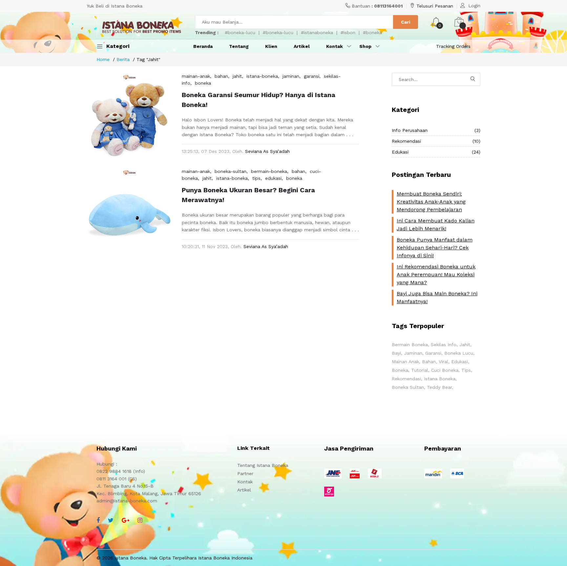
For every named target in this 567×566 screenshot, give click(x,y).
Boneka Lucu (458, 353)
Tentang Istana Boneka (262, 465)
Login (474, 5)
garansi (311, 76)
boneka (203, 83)
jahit (237, 76)
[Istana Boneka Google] (125, 520)
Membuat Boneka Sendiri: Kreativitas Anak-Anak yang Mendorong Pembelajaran (431, 202)
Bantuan (377, 6)
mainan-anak (196, 76)
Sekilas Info (443, 344)
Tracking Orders (453, 46)
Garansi (433, 353)
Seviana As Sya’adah (267, 151)
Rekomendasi (436, 141)
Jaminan (413, 353)
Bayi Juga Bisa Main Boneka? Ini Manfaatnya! (437, 297)
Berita (123, 59)
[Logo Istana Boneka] (145, 27)
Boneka (400, 370)
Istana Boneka (439, 378)
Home (103, 59)
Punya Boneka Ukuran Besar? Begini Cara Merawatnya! (248, 195)
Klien (271, 46)
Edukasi (436, 152)
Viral (443, 361)
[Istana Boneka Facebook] (98, 520)
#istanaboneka (317, 32)
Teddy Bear (439, 387)
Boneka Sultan (408, 387)
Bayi (396, 353)
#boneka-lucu (240, 32)
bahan (221, 76)
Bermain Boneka (410, 344)
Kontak (245, 481)
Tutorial (419, 370)
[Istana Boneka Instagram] (139, 520)
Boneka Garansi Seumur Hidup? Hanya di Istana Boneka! (258, 100)
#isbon (348, 32)
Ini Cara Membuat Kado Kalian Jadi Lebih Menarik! (435, 225)
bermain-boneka (269, 171)
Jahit (464, 344)
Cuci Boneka (444, 370)
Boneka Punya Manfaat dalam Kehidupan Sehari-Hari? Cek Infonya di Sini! (434, 248)
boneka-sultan (230, 171)
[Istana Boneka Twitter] (111, 520)
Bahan (429, 361)
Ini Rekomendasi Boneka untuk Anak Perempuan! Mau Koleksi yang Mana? (436, 274)
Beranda (203, 46)
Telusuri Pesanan (434, 6)
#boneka (372, 32)
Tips (466, 370)
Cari (405, 22)
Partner (245, 473)
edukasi (273, 178)
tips (256, 178)
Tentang (239, 46)
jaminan (291, 76)
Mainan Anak (405, 361)
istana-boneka (262, 76)
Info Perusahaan (436, 130)
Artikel (302, 46)
